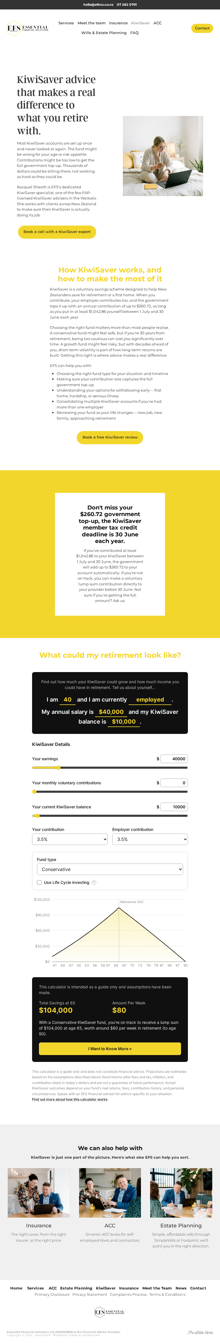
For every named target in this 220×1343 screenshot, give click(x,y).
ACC (158, 23)
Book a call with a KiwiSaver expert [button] (57, 232)
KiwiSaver (140, 23)
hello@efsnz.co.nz (98, 4)
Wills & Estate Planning (104, 33)
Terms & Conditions (167, 1295)
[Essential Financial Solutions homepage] (27, 28)
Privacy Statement (89, 1295)
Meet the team (92, 23)
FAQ (134, 33)
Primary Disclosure (52, 1295)
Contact (202, 28)
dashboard (43, 1335)
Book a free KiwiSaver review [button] (110, 437)
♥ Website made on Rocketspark (77, 1335)
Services (66, 23)
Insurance (118, 23)
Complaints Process (128, 1295)
